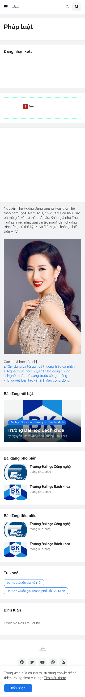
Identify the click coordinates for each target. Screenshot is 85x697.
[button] (5, 7)
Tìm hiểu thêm (55, 678)
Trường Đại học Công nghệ (50, 467)
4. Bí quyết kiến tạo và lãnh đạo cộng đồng (37, 380)
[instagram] (53, 662)
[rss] (63, 662)
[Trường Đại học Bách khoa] (15, 492)
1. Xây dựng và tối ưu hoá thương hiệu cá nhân (39, 366)
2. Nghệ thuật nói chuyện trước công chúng (37, 371)
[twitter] (32, 662)
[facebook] (22, 662)
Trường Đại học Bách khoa (50, 487)
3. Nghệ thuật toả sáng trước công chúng (35, 376)
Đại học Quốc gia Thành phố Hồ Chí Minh (36, 591)
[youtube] (42, 662)
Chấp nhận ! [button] (18, 688)
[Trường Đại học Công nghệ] (15, 472)
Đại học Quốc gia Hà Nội (24, 582)
